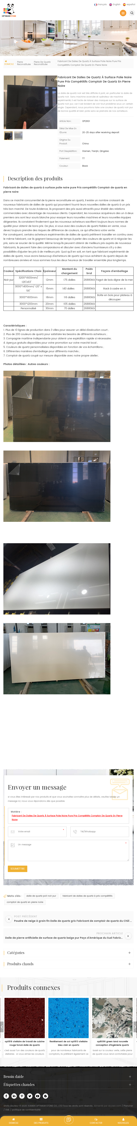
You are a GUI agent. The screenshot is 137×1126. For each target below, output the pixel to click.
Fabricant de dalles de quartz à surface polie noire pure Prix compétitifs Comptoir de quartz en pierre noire (67, 817)
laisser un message (69, 1119)
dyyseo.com (114, 1106)
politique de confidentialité (26, 1110)
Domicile (9, 64)
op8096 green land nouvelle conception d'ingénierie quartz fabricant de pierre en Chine (68, 1043)
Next (135, 1027)
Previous (2, 1027)
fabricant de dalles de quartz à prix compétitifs (87, 896)
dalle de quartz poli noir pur (41, 896)
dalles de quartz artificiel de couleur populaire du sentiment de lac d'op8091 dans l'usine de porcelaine (112, 1043)
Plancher (128, 1106)
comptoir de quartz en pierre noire (25, 902)
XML (7, 1110)
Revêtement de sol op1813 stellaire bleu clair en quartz (25, 1043)
